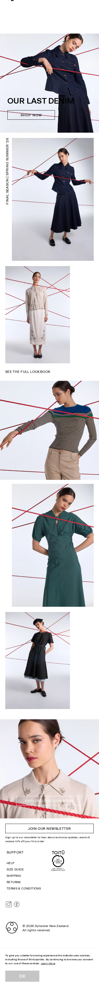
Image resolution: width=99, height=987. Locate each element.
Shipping (14, 876)
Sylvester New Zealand (51, 926)
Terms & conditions (24, 888)
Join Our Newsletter (49, 828)
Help (11, 863)
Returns (14, 882)
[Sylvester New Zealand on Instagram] (8, 904)
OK (22, 976)
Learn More (48, 963)
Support (15, 852)
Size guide (15, 869)
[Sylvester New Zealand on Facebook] (16, 904)
